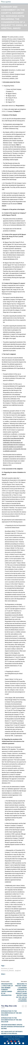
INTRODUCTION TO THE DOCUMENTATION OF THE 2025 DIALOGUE (11, 1013)
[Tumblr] (10, 977)
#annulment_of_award (7, 968)
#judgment (18, 970)
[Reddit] (13, 977)
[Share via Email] (15, 977)
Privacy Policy (11, 1039)
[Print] (16, 977)
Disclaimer (17, 1039)
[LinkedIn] (8, 977)
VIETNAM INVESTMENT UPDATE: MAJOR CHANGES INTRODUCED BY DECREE (13, 1026)
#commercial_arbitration (7, 970)
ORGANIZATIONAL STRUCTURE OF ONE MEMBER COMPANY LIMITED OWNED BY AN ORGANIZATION (7, 989)
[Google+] (6, 977)
